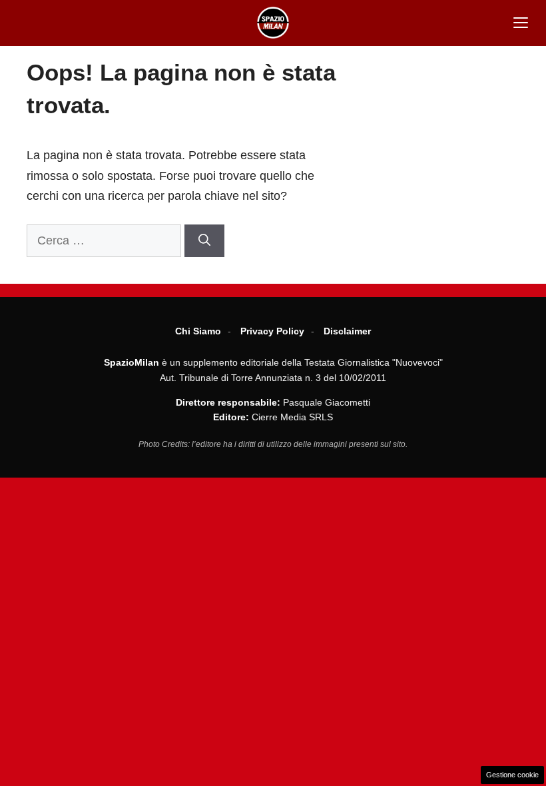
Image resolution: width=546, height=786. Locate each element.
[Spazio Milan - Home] (273, 23)
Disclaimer (347, 331)
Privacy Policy (272, 331)
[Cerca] (204, 240)
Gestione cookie (512, 775)
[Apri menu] (521, 23)
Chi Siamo (198, 331)
